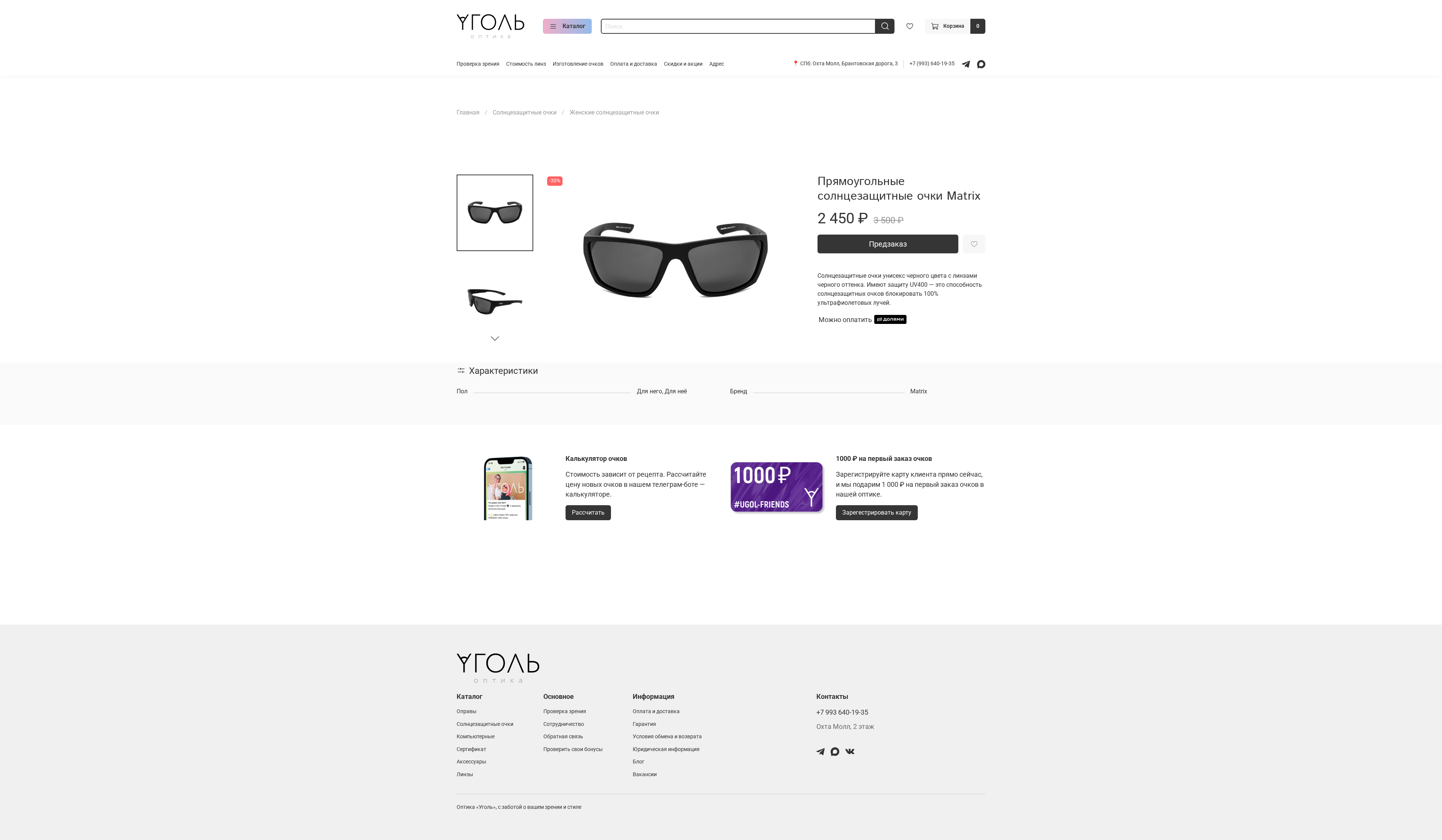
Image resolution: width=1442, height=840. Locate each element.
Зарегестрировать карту (876, 512)
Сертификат (471, 749)
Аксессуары (471, 762)
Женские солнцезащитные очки (614, 112)
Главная (468, 112)
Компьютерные (476, 736)
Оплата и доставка (633, 64)
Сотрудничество (563, 724)
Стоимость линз (526, 64)
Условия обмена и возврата (667, 736)
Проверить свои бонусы (573, 749)
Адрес (716, 64)
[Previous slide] (560, 261)
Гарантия (644, 724)
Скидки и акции (683, 64)
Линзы (465, 774)
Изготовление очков (578, 64)
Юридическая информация (666, 749)
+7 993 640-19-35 (842, 712)
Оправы (467, 711)
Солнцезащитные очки (525, 112)
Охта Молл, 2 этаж (845, 726)
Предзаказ (888, 243)
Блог (638, 762)
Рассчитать (588, 512)
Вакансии (645, 774)
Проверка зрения (478, 64)
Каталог (574, 26)
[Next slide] (495, 338)
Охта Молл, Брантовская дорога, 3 (855, 63)
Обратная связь (563, 736)
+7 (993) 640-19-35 (933, 63)
